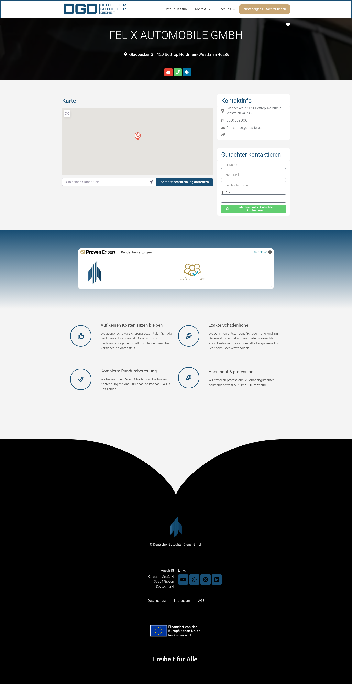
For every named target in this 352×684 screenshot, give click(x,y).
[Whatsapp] (194, 579)
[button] (137, 136)
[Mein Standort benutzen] (151, 182)
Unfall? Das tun (176, 9)
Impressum (182, 601)
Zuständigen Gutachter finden (264, 9)
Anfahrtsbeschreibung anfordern (185, 182)
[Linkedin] (217, 579)
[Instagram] (205, 579)
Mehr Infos (260, 252)
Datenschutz (157, 601)
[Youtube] (183, 579)
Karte (69, 100)
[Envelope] (168, 72)
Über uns (224, 9)
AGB (201, 601)
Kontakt (200, 9)
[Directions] (187, 72)
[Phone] (178, 72)
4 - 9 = (225, 192)
